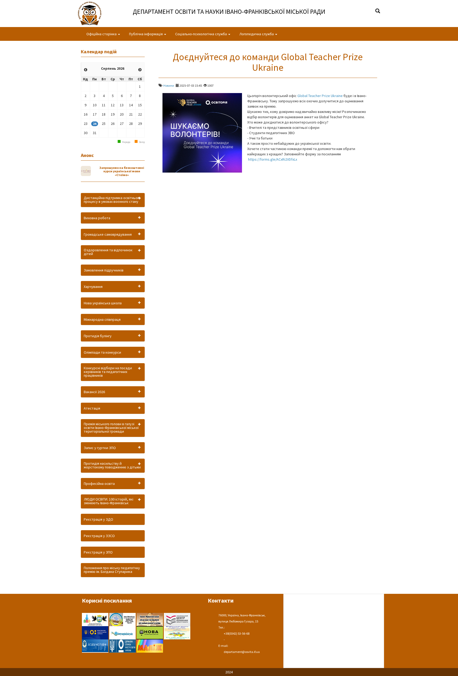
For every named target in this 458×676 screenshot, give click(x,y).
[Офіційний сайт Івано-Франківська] (95, 619)
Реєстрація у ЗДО (98, 519)
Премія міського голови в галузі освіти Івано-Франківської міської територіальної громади (111, 428)
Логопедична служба (257, 34)
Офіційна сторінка (101, 34)
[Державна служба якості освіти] (122, 645)
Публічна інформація (146, 34)
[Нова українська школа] (150, 632)
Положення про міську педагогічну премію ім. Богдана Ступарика (112, 569)
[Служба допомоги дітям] (177, 632)
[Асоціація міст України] (95, 645)
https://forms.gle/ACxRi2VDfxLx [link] (272, 159)
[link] (320, 95)
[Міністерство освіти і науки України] (95, 632)
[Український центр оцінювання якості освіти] (177, 619)
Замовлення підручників (104, 270)
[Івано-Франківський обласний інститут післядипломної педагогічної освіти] (150, 619)
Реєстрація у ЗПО (98, 552)
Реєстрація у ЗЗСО (99, 535)
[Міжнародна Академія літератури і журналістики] (149, 645)
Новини (168, 85)
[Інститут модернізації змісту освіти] (122, 632)
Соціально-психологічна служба (201, 34)
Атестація (92, 408)
